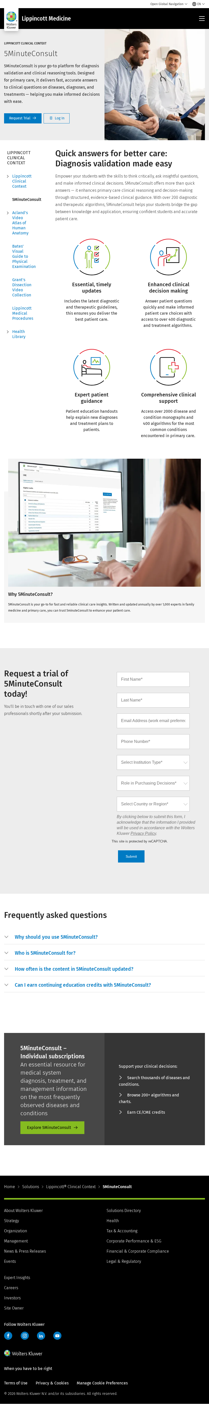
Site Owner (14, 1308)
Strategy (11, 1220)
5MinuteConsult (22, 199)
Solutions (30, 1186)
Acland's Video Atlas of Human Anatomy (20, 222)
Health (113, 1220)
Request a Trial (22, 118)
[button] (110, 937)
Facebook (8, 1336)
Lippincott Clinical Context (22, 181)
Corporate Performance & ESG (134, 1241)
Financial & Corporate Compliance (138, 1251)
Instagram (25, 1336)
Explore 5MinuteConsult (49, 1127)
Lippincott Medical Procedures (22, 313)
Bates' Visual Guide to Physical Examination (22, 256)
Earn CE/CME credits (146, 1112)
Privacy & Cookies (52, 1383)
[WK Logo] (23, 1353)
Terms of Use (16, 1383)
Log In (56, 118)
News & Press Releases (25, 1251)
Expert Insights (17, 1277)
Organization (15, 1230)
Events (10, 1261)
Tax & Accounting (122, 1230)
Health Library (18, 334)
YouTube (57, 1336)
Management (16, 1241)
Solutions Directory (124, 1210)
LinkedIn (41, 1336)
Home (9, 1186)
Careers (11, 1287)
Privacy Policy (143, 833)
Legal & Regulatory (124, 1261)
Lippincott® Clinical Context (71, 1186)
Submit (131, 856)
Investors (12, 1298)
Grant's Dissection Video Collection (21, 287)
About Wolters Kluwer (23, 1210)
